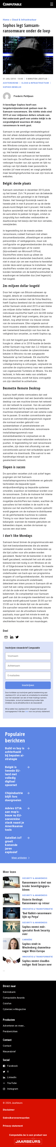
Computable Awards (14, 997)
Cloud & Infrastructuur (24, 19)
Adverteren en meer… (14, 1025)
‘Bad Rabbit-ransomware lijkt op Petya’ (36, 915)
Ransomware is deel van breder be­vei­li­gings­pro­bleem (36, 886)
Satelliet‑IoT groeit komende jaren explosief (13, 845)
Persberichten (10, 1031)
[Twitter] (17, 637)
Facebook (12, 1066)
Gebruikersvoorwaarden (16, 1117)
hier (26, 712)
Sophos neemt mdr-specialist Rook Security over (36, 930)
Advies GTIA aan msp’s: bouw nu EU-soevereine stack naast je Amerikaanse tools (14, 819)
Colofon (7, 1003)
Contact (7, 1045)
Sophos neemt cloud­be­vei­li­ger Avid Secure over (37, 962)
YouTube (12, 1083)
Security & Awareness (34, 878)
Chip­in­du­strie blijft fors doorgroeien (14, 796)
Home (6, 19)
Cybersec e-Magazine (14, 1009)
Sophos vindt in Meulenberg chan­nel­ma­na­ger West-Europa (36, 947)
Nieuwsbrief (9, 1051)
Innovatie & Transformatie (37, 909)
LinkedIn (11, 1077)
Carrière (27, 939)
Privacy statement (13, 1125)
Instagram (12, 1088)
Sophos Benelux (12, 87)
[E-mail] (6, 637)
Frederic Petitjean (23, 96)
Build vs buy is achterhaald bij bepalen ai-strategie (14, 754)
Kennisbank (9, 992)
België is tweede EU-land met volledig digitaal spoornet (13, 776)
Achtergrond (10, 83)
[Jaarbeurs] (28, 1140)
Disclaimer (9, 1109)
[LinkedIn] (11, 637)
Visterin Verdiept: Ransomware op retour (36, 901)
